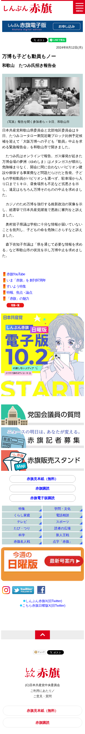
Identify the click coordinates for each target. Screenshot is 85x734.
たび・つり (22, 528)
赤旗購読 (42, 488)
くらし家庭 (22, 515)
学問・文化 (62, 508)
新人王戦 (62, 535)
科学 (22, 535)
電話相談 (62, 515)
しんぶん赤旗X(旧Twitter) (44, 601)
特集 (22, 508)
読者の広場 (62, 528)
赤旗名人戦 (22, 541)
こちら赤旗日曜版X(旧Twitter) (43, 605)
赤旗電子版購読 (42, 498)
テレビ (22, 522)
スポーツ (62, 522)
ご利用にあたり (41, 690)
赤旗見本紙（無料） (42, 479)
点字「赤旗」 (62, 541)
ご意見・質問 (42, 696)
